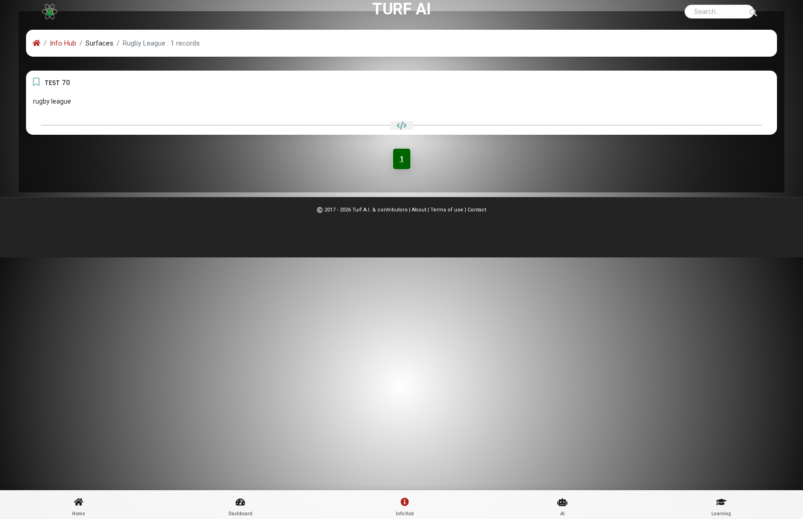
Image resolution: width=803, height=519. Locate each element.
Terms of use (446, 210)
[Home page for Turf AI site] (50, 11)
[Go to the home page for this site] (36, 43)
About (419, 210)
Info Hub (63, 43)
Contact (476, 210)
